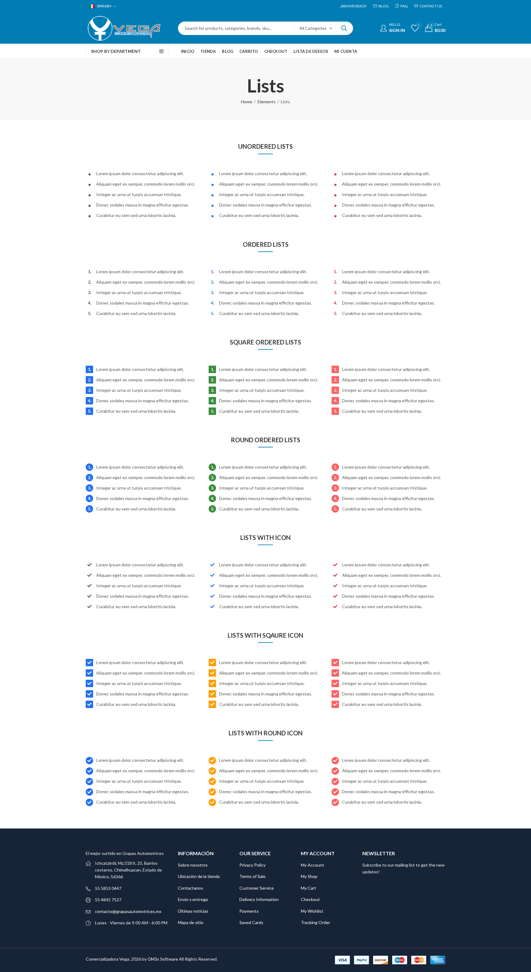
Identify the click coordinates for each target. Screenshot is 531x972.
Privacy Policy (252, 865)
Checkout (310, 899)
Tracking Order (315, 922)
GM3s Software (163, 959)
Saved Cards (251, 922)
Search (344, 28)
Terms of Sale (252, 876)
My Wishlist (312, 911)
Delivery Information (259, 899)
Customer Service (256, 888)
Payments (249, 911)
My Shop (309, 876)
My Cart (308, 888)
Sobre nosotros (193, 865)
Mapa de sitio (190, 922)
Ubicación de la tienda (199, 876)
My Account (312, 865)
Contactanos (190, 888)
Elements (267, 101)
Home (246, 101)
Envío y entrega (193, 899)
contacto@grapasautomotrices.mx (128, 911)
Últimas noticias (193, 911)
